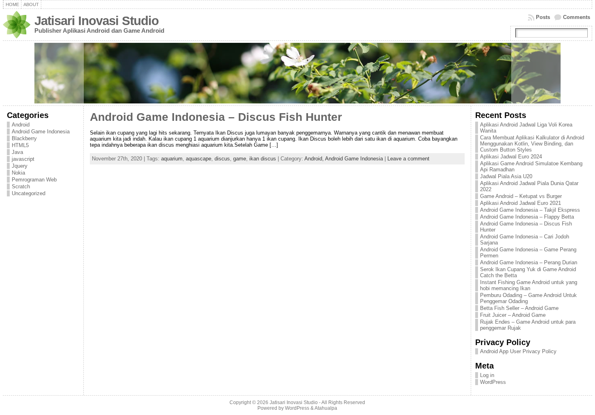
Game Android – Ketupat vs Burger (521, 196)
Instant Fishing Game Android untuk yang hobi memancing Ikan (528, 285)
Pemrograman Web (34, 180)
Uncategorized (28, 193)
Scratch (21, 186)
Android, (314, 159)
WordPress (493, 382)
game (239, 159)
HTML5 (20, 145)
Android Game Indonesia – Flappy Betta (527, 217)
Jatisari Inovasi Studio (96, 21)
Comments (576, 17)
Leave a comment (408, 159)
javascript (23, 159)
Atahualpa (325, 408)
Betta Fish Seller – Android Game (519, 308)
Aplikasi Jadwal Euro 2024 (511, 157)
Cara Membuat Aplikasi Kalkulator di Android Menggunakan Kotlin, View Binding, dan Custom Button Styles (532, 144)
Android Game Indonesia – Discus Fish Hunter (216, 117)
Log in (487, 375)
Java (17, 152)
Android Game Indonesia (41, 132)
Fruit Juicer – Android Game (513, 315)
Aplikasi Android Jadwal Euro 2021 (520, 203)
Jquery (20, 166)
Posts (543, 17)
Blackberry (24, 138)
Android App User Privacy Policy (518, 351)
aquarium (172, 159)
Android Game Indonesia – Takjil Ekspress (530, 210)
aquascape (198, 159)
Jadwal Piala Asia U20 (506, 176)
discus (222, 159)
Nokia (18, 173)
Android (21, 125)
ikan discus (262, 159)
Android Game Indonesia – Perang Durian (528, 262)
